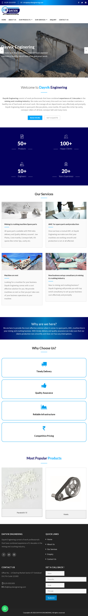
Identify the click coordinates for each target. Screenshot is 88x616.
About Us (12, 20)
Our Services (40, 20)
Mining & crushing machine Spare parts (20, 224)
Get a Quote (52, 118)
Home (4, 20)
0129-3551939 (10, 2)
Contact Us (63, 20)
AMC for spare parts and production (63, 224)
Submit (51, 597)
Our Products (25, 20)
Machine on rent (11, 275)
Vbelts (22, 514)
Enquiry (53, 20)
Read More (35, 118)
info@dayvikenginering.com (33, 2)
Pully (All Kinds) (66, 514)
